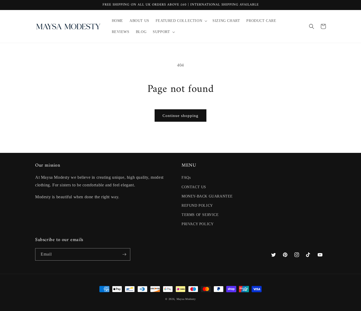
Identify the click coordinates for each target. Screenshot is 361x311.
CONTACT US (194, 187)
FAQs (186, 178)
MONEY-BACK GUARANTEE (207, 196)
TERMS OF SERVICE (200, 215)
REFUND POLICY (197, 206)
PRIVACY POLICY (198, 224)
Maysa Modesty (186, 299)
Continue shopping (180, 116)
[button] (180, 20)
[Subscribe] (124, 254)
